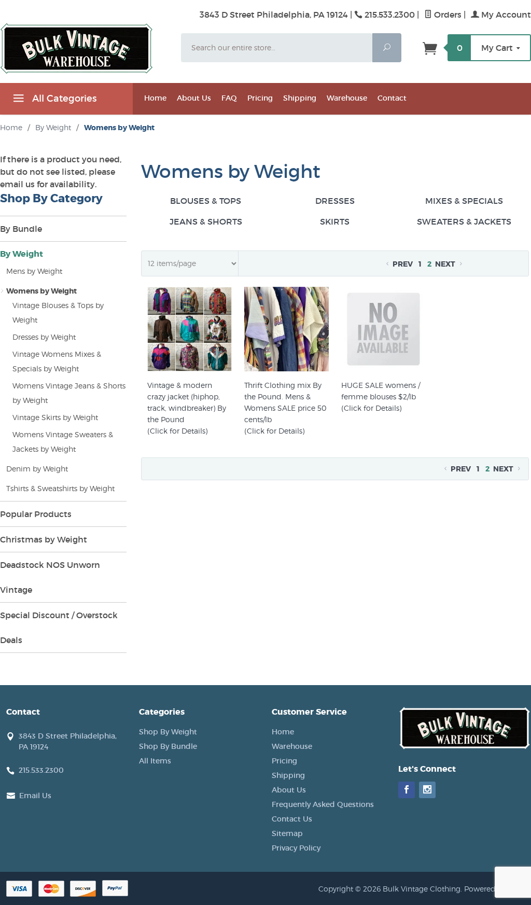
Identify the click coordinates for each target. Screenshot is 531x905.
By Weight (21, 253)
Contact (392, 98)
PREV (402, 264)
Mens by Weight (34, 271)
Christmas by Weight (43, 539)
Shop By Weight (168, 731)
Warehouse (347, 98)
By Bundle (21, 229)
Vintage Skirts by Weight (55, 417)
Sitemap (287, 833)
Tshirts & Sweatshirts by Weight (60, 488)
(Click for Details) (177, 430)
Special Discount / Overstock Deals (59, 627)
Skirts (335, 221)
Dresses (335, 201)
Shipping (299, 98)
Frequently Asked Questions (323, 804)
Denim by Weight (37, 468)
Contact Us (292, 819)
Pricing (260, 98)
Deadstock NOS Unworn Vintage (50, 577)
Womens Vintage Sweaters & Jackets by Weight (62, 441)
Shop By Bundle (168, 746)
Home (155, 98)
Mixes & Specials (464, 201)
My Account (505, 14)
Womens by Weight (41, 291)
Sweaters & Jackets (464, 221)
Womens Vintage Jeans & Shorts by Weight (68, 393)
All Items (155, 760)
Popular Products (36, 514)
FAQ (229, 98)
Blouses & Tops (205, 201)
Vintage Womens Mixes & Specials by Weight (56, 361)
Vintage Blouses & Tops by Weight (58, 312)
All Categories (63, 98)
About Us (194, 98)
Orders (447, 14)
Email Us (35, 795)
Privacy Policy (296, 848)
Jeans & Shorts (206, 221)
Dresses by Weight (44, 336)
